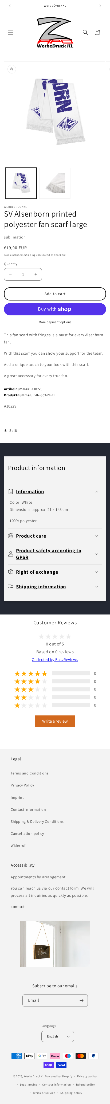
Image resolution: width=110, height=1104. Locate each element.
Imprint (17, 797)
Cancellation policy (27, 833)
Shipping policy (71, 1093)
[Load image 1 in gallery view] (21, 183)
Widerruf (18, 845)
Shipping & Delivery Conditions (37, 821)
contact (18, 906)
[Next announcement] (100, 6)
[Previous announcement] (10, 6)
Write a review (55, 721)
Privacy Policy (22, 785)
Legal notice (28, 1084)
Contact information (28, 809)
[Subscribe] (82, 1000)
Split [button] (13, 430)
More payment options (55, 322)
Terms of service (44, 1093)
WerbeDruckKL (34, 1076)
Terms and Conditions (30, 773)
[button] (11, 32)
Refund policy (85, 1084)
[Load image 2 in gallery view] (54, 183)
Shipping (30, 255)
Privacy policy (87, 1076)
